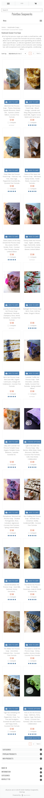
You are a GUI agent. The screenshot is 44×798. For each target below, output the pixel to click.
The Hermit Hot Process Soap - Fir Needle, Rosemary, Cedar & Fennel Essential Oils (32, 588)
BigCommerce (26, 795)
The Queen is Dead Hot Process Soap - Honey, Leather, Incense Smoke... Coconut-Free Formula (32, 652)
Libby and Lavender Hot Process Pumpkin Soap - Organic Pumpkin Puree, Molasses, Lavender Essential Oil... (12, 450)
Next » (39, 53)
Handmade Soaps (13, 27)
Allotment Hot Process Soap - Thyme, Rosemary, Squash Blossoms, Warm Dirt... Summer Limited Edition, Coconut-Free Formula (11, 111)
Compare (13, 122)
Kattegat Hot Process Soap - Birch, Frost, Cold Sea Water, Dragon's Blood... (32, 311)
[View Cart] (35, 4)
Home (4, 27)
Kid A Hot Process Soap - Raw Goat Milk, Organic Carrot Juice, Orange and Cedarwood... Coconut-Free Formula (12, 381)
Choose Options (33, 442)
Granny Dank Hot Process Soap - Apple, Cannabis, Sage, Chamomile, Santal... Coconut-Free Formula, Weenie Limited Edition (32, 244)
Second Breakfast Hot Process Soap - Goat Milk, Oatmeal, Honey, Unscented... (11, 588)
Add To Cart (13, 102)
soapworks (22, 14)
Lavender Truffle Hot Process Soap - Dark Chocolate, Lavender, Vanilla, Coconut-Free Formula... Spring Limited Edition (32, 382)
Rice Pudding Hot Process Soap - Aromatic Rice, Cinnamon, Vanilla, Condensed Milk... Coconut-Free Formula (32, 520)
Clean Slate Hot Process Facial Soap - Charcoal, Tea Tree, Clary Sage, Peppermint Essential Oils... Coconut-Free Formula (12, 178)
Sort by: (4, 54)
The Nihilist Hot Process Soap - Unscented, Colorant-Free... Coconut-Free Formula (11, 652)
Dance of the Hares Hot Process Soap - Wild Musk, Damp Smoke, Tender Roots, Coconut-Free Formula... (32, 178)
